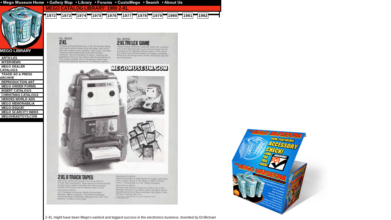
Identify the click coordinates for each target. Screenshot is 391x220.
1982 (203, 15)
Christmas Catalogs (19, 95)
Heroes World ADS (18, 99)
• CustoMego (127, 2)
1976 (111, 15)
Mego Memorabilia (18, 103)
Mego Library (15, 51)
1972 (51, 15)
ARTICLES (9, 58)
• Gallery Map (60, 2)
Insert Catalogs (16, 90)
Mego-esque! (12, 107)
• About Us (172, 2)
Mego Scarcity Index (19, 112)
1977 (127, 15)
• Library (84, 2)
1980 (172, 15)
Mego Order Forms (18, 86)
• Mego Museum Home (22, 2)
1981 (187, 15)
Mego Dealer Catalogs (12, 68)
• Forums (103, 2)
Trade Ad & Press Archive (16, 75)
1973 (66, 15)
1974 (81, 15)
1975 (96, 15)
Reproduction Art (18, 82)
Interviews (11, 62)
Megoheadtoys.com (19, 116)
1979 (157, 15)
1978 (142, 15)
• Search (151, 2)
